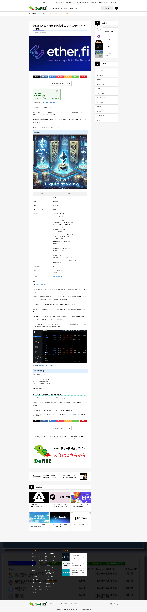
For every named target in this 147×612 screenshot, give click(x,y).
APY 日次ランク (36, 556)
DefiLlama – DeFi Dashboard (46, 365)
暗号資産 (63, 436)
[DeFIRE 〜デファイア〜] (38, 8)
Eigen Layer (58, 437)
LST (79, 436)
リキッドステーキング (51, 437)
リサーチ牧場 (100, 102)
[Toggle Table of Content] (57, 90)
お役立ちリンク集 (73, 2)
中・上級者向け (100, 115)
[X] (111, 604)
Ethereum (76, 436)
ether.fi (36, 437)
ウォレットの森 (100, 70)
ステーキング (68, 436)
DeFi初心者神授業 (83, 2)
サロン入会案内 (72, 414)
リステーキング (65, 437)
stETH (82, 436)
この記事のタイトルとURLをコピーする (60, 83)
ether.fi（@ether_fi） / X (52, 102)
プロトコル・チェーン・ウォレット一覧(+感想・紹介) (49, 572)
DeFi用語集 (35, 576)
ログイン (107, 8)
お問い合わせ (113, 2)
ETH (39, 437)
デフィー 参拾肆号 (44, 436)
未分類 (98, 120)
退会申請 (34, 592)
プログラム (99, 79)
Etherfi (37, 281)
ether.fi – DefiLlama (41, 284)
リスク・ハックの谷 (101, 88)
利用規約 (47, 589)
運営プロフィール (103, 2)
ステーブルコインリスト (37, 561)
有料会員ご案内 (93, 2)
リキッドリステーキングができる (48, 98)
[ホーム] (29, 13)
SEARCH (116, 8)
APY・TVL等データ (44, 2)
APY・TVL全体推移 (49, 553)
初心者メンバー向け (49, 579)
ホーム (33, 553)
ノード (70, 437)
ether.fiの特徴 (40, 96)
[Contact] (114, 604)
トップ (34, 2)
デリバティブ (43, 437)
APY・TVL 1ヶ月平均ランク (50, 557)
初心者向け (99, 111)
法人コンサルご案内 (37, 582)
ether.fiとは (39, 93)
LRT (73, 436)
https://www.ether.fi (57, 276)
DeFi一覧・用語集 (63, 2)
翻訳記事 (99, 106)
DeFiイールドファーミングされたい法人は (50, 583)
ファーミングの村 (101, 97)
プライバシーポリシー (37, 589)
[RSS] (117, 604)
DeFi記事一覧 (53, 2)
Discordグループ (36, 579)
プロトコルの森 (42, 32)
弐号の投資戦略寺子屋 (102, 93)
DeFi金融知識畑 (101, 75)
